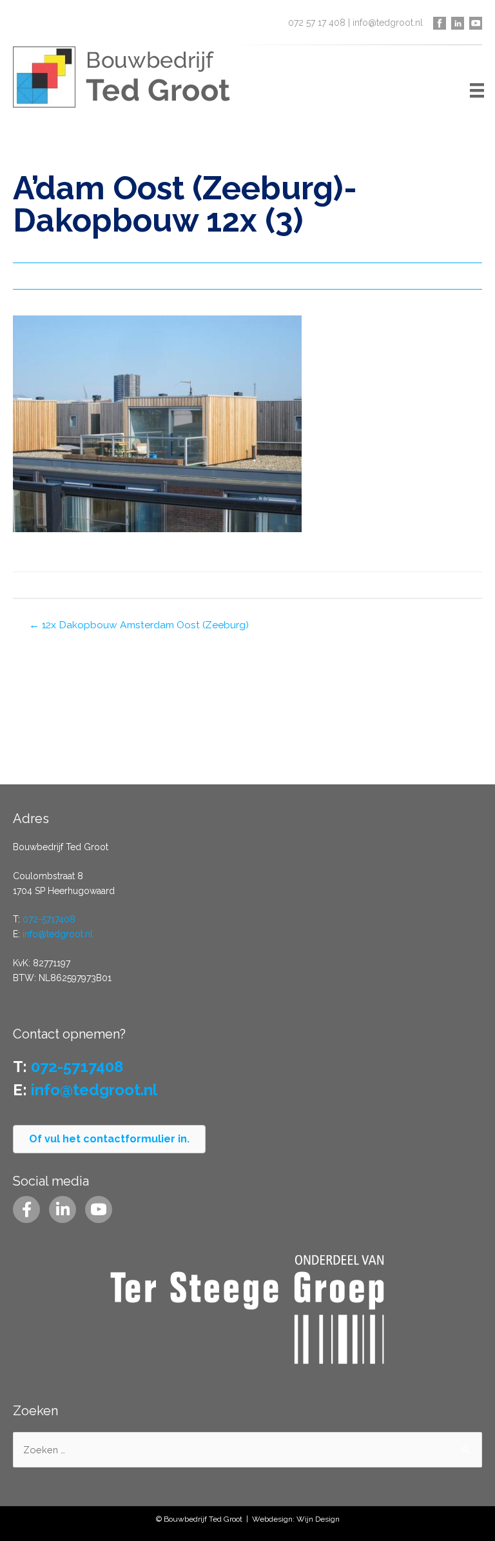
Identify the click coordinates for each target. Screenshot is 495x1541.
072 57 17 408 (316, 22)
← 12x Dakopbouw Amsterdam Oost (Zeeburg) (139, 625)
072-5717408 (49, 919)
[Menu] (477, 90)
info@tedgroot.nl (388, 22)
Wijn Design (318, 1519)
